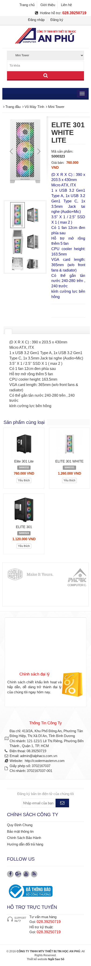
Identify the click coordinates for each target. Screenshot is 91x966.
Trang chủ (27, 5)
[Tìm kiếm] (45, 75)
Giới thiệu (47, 5)
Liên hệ (66, 5)
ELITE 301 (24, 527)
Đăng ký (56, 20)
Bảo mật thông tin (20, 831)
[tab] (8, 331)
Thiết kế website (37, 959)
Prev (12, 151)
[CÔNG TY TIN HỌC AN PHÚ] (45, 35)
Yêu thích (24, 480)
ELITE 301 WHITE (69, 461)
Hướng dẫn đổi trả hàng (25, 844)
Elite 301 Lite (24, 461)
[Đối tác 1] (30, 574)
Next (38, 151)
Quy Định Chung (19, 825)
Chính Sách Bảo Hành (24, 838)
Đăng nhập (36, 20)
